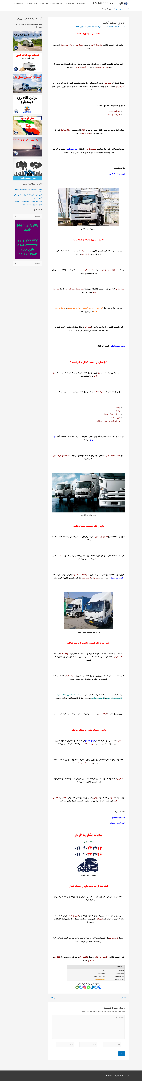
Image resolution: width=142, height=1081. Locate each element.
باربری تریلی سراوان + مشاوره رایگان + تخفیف (28, 201)
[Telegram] (81, 987)
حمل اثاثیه (45, 3)
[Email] (77, 987)
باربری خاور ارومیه (37, 198)
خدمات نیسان (33, 3)
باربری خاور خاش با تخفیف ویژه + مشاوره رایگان (28, 195)
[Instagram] (84, 987)
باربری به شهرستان (57, 3)
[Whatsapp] (88, 987)
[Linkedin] (92, 987)
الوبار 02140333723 (108, 3)
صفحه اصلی (81, 3)
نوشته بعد (52, 997)
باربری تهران (71, 3)
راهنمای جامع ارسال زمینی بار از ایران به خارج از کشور (28, 190)
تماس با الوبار (20, 3)
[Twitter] (96, 987)
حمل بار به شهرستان (105, 27)
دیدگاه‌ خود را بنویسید (118, 27)
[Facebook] (99, 987)
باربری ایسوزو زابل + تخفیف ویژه (32, 204)
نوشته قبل (125, 997)
